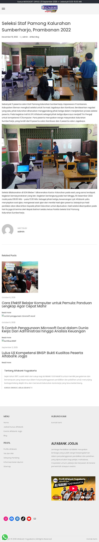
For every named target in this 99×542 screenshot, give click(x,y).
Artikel (32, 37)
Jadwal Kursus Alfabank (13, 427)
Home (6, 422)
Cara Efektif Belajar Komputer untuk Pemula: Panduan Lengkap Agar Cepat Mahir (47, 305)
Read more (6, 312)
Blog (37, 37)
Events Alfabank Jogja (13, 431)
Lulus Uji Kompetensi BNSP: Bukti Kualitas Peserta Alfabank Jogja (42, 355)
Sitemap (7, 466)
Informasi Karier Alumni (13, 462)
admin (25, 37)
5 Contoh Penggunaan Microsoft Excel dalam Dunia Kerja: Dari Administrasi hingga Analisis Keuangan (45, 330)
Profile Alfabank (10, 449)
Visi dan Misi (9, 453)
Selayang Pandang (11, 458)
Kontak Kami (56, 422)
